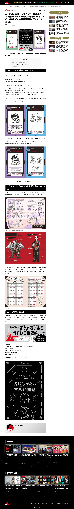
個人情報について (44, 503)
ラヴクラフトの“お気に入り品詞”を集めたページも (21, 64)
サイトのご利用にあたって (34, 503)
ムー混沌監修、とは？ (15, 66)
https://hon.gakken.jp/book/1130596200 (21, 357)
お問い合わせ (51, 503)
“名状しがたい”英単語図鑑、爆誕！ (18, 62)
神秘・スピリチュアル (38, 2)
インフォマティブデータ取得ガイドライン (62, 503)
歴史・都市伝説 (28, 2)
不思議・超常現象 (18, 2)
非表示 (26, 59)
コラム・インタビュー (50, 2)
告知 (58, 2)
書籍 (13, 24)
